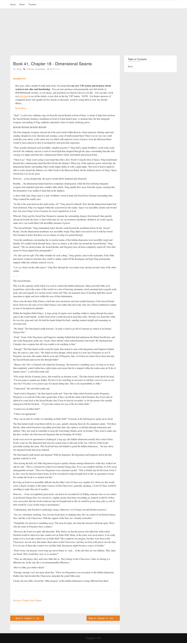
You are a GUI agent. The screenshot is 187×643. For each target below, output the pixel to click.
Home (13, 4)
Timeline (32, 4)
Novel (22, 4)
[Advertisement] (93, 32)
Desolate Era (19, 78)
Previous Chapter (21, 600)
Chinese (30, 69)
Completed (40, 69)
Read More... (21, 108)
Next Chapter (36, 600)
